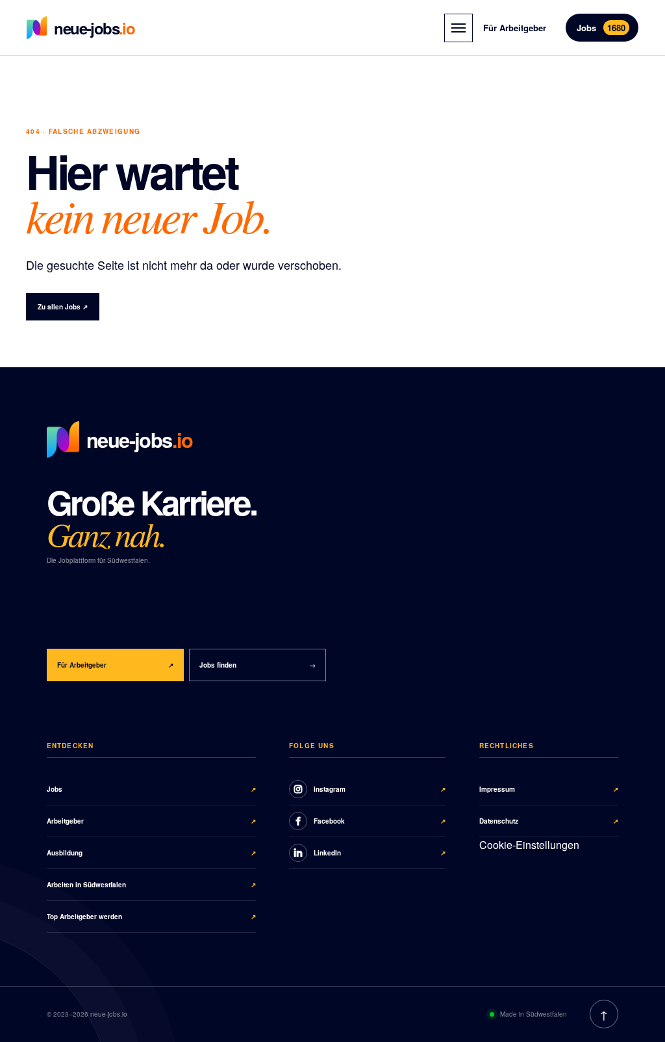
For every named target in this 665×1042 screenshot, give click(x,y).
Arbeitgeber (151, 821)
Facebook (380, 821)
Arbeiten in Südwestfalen (151, 884)
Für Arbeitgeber (514, 27)
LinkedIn (380, 852)
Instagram (380, 789)
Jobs (601, 27)
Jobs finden (257, 665)
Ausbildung (151, 852)
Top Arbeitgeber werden (151, 916)
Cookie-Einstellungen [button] (529, 844)
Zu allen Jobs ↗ (63, 306)
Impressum (549, 789)
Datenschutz (549, 821)
